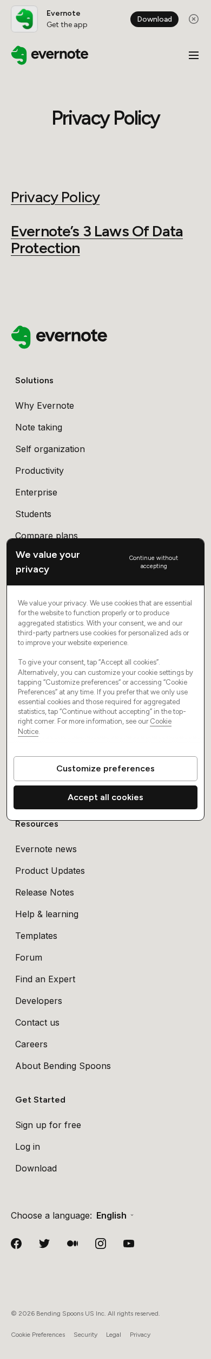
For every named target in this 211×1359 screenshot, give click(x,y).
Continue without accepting (153, 562)
